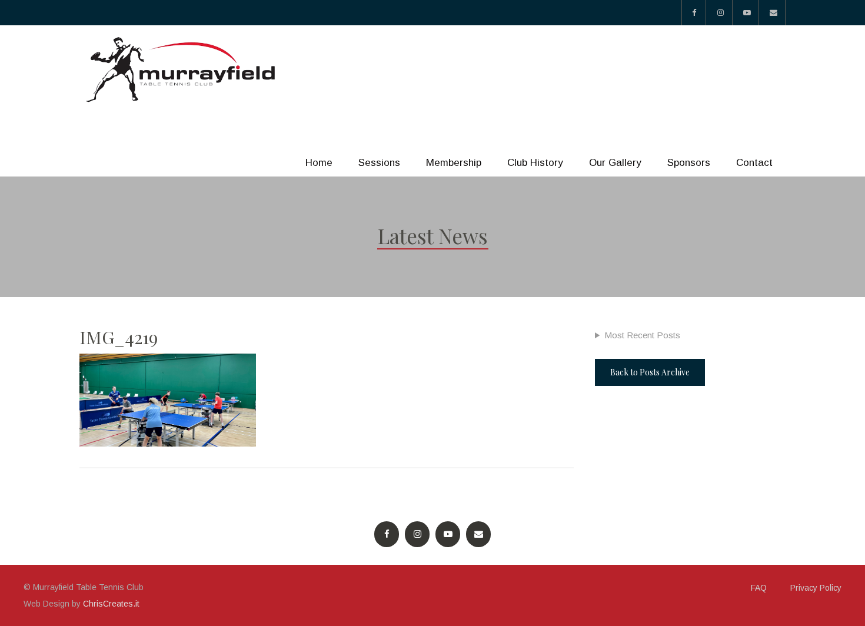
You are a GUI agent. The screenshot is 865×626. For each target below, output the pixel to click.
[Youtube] (747, 12)
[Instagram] (720, 12)
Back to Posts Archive (650, 372)
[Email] (773, 12)
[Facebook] (693, 12)
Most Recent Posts (642, 335)
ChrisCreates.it (111, 603)
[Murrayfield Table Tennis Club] (182, 69)
